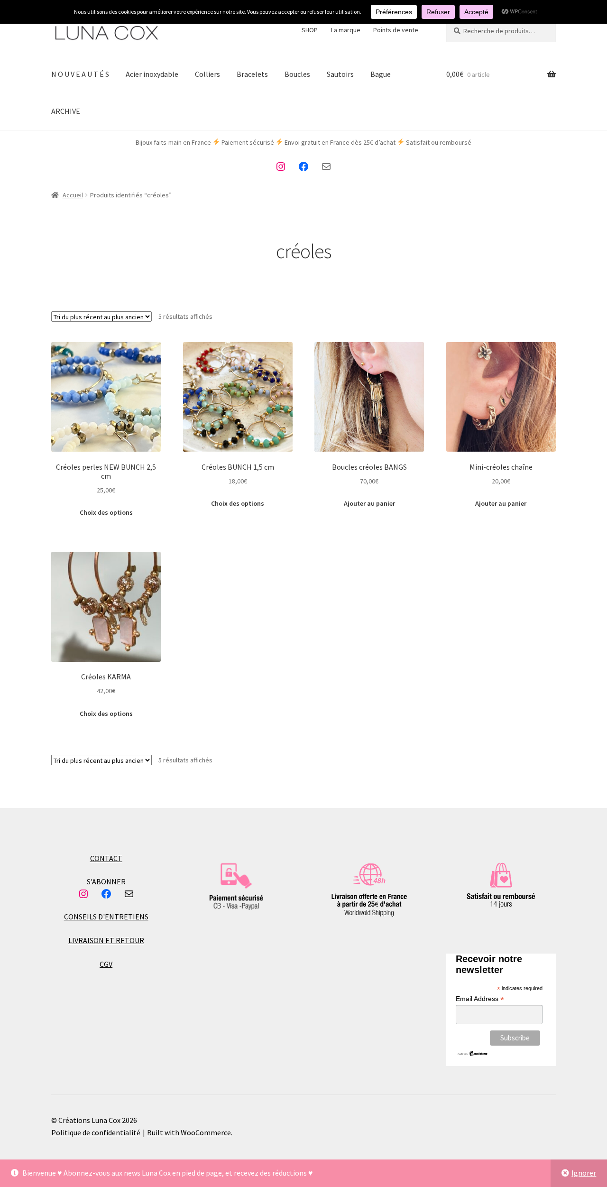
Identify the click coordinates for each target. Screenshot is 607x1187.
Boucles (297, 74)
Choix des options (106, 512)
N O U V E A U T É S (80, 74)
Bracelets (252, 74)
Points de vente (395, 30)
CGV (106, 964)
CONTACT (106, 858)
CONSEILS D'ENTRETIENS (106, 916)
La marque (345, 30)
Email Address (480, 998)
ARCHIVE (65, 111)
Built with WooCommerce (189, 1132)
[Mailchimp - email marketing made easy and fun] (473, 1053)
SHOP (310, 30)
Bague (380, 74)
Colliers (207, 74)
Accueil (73, 195)
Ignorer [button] (583, 1173)
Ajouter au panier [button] (369, 503)
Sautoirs (340, 74)
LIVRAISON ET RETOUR (106, 940)
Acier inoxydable (152, 74)
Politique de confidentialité (95, 1132)
